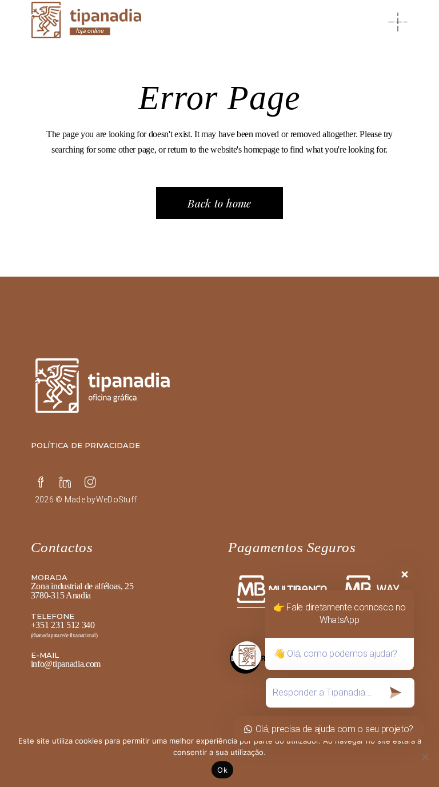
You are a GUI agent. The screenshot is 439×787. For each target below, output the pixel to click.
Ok (222, 769)
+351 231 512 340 (63, 625)
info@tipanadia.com (66, 664)
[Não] (424, 756)
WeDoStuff (116, 499)
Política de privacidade (85, 445)
